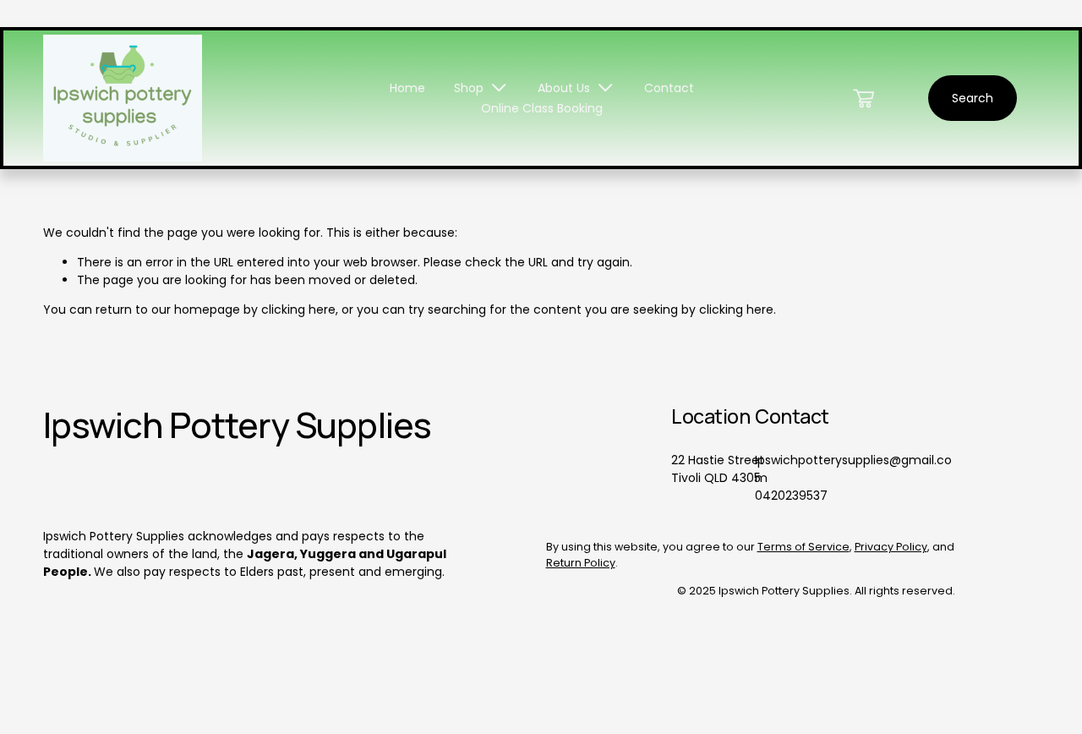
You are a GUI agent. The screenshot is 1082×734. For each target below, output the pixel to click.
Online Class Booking (542, 108)
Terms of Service (803, 547)
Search (972, 98)
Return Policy (580, 563)
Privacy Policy (891, 547)
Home (407, 87)
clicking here (298, 309)
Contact (669, 87)
